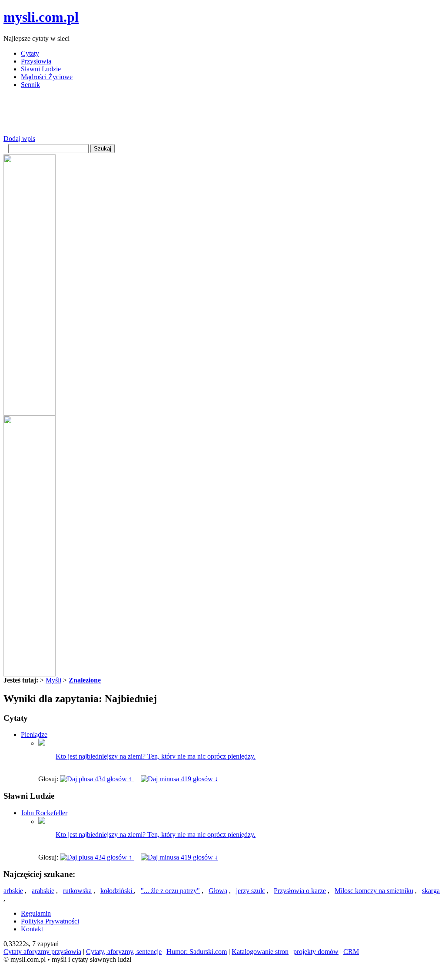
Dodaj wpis (19, 138)
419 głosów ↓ (198, 779)
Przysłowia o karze (300, 890)
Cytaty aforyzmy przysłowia (42, 951)
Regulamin (36, 913)
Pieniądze (34, 734)
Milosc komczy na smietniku (374, 890)
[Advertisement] (161, 115)
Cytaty (30, 53)
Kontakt (32, 929)
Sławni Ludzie (41, 69)
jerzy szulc (250, 890)
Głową (218, 890)
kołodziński (117, 890)
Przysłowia (36, 61)
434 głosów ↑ (113, 779)
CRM (351, 951)
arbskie (13, 890)
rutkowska (77, 890)
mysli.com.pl (41, 17)
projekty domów (316, 951)
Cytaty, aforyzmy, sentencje (124, 951)
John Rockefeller (44, 812)
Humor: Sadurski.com (196, 951)
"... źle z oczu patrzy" (170, 890)
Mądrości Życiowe (47, 76)
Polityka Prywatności (50, 921)
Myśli (53, 680)
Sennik (30, 84)
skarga (431, 890)
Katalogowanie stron (260, 951)
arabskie (43, 890)
